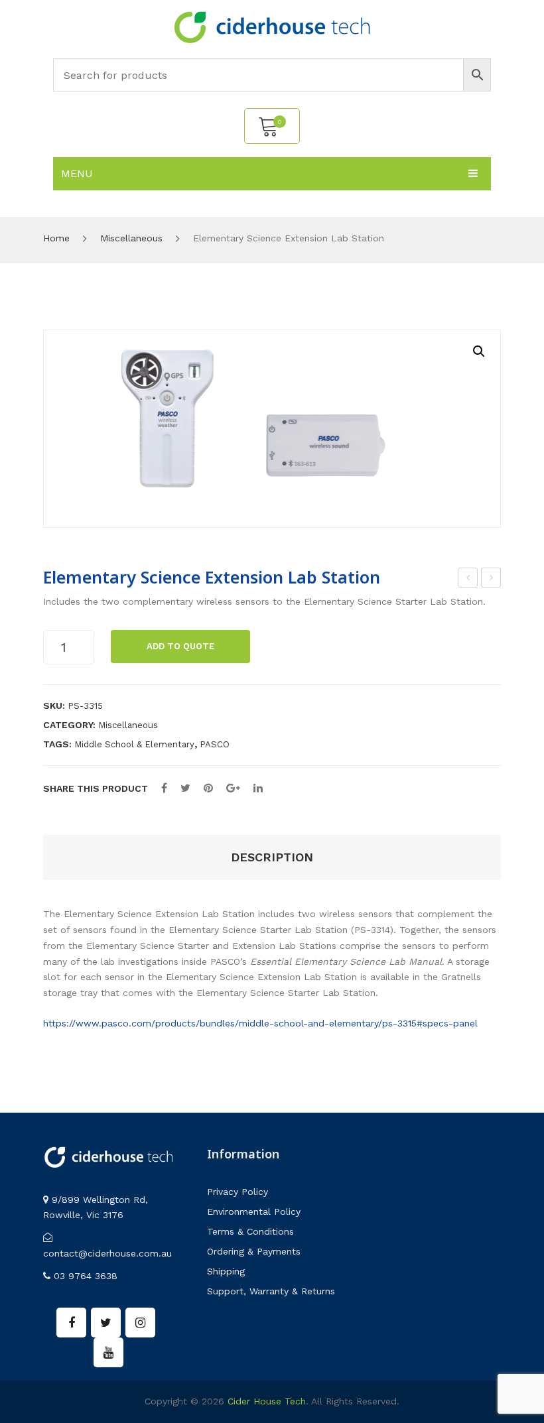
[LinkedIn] (258, 788)
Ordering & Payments (254, 1251)
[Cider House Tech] (272, 26)
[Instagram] (140, 1322)
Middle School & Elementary (134, 744)
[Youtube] (108, 1352)
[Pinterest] (208, 788)
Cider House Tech (267, 1401)
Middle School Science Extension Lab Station (468, 580)
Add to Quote (180, 646)
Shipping (226, 1271)
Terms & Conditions (250, 1231)
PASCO (215, 744)
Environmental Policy (254, 1211)
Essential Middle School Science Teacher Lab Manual (491, 580)
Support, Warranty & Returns (271, 1291)
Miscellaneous (131, 238)
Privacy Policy (237, 1191)
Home (56, 238)
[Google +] (233, 788)
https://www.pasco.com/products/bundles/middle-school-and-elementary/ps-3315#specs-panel (260, 1023)
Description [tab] (272, 857)
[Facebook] (164, 788)
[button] (479, 351)
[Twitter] (185, 788)
